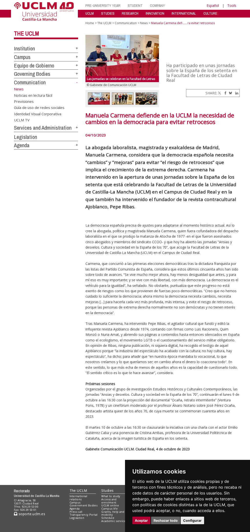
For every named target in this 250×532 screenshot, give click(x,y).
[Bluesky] (229, 93)
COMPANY (157, 5)
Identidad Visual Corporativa (37, 113)
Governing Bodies (32, 73)
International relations (78, 497)
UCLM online (110, 505)
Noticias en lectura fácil (33, 95)
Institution (24, 48)
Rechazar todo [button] (166, 520)
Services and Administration (43, 127)
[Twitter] (219, 93)
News (144, 23)
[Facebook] (224, 93)
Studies (107, 490)
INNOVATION (155, 13)
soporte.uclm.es (31, 514)
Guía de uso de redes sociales (39, 107)
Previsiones (24, 101)
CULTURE (210, 13)
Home (89, 23)
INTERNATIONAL (184, 13)
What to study (110, 496)
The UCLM (26, 33)
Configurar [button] (192, 520)
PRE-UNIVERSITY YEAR (102, 5)
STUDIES (108, 13)
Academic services (114, 521)
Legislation (25, 137)
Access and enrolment (108, 500)
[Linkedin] (235, 93)
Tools (231, 5)
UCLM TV (22, 119)
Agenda (22, 145)
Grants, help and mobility (112, 513)
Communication (30, 82)
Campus (22, 57)
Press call (76, 511)
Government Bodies (84, 505)
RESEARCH (130, 13)
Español (213, 5)
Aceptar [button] (141, 520)
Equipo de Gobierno (34, 65)
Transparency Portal (84, 514)
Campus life (109, 508)
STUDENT (135, 5)
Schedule (107, 518)
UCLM (89, 13)
